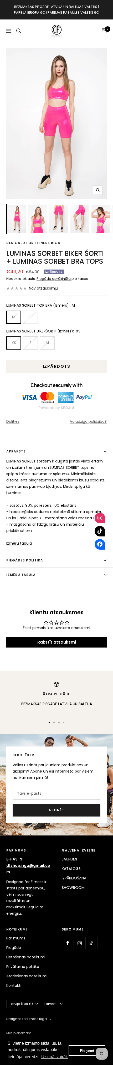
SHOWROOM (73, 887)
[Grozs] (104, 30)
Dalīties (12, 421)
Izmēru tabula (19, 543)
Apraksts (16, 451)
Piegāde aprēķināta (54, 278)
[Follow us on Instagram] (79, 943)
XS (14, 342)
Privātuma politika (22, 966)
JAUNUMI (69, 859)
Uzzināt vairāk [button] (54, 1056)
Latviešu (51, 1004)
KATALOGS (71, 868)
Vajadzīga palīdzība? (88, 421)
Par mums (15, 938)
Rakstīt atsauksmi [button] (56, 642)
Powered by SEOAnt (56, 407)
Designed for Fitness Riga (33, 243)
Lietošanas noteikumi (25, 957)
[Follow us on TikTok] (91, 943)
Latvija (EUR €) (21, 1004)
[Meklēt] (18, 30)
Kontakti (13, 985)
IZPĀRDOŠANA (74, 878)
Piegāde (13, 947)
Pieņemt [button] (87, 1050)
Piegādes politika (24, 560)
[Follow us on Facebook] (68, 943)
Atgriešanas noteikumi (26, 976)
